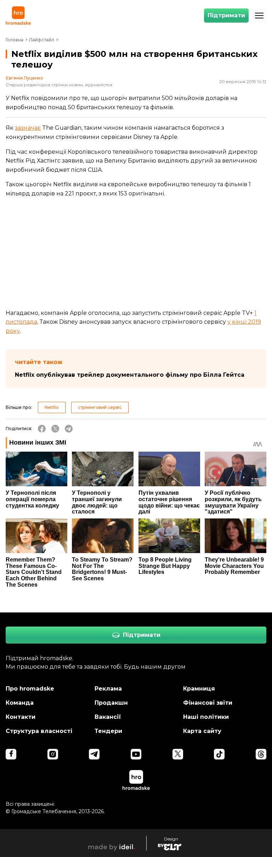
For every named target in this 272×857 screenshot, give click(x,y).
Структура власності (39, 731)
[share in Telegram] (69, 429)
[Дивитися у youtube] (136, 754)
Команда (20, 702)
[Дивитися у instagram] (52, 754)
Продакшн (111, 702)
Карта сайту (202, 731)
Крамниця (199, 688)
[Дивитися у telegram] (94, 754)
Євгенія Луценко (24, 78)
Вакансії (108, 717)
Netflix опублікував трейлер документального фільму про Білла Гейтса (129, 374)
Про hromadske (30, 688)
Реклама (108, 688)
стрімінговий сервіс (100, 407)
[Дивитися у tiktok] (219, 754)
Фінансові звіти (207, 702)
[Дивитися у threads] (261, 754)
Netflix (52, 407)
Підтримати (226, 15)
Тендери (108, 731)
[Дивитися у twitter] (177, 754)
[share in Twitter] (55, 429)
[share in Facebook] (42, 429)
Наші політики (206, 717)
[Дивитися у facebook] (11, 754)
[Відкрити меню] (259, 15)
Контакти (20, 717)
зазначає (28, 127)
